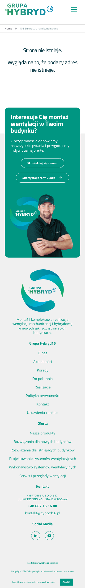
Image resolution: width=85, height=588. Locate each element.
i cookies (42, 563)
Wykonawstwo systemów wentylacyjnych (42, 467)
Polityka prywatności (43, 395)
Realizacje (43, 387)
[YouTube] (49, 535)
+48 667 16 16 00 (42, 506)
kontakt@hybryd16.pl (42, 513)
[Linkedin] (35, 535)
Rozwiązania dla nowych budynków (43, 441)
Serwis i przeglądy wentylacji (42, 475)
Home (8, 28)
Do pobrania (42, 378)
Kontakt (42, 404)
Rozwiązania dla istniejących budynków (43, 450)
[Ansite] (66, 582)
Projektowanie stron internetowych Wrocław (33, 582)
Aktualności (42, 361)
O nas (42, 352)
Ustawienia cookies (42, 412)
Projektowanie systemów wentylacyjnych (42, 458)
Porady (42, 370)
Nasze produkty (42, 433)
